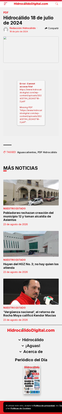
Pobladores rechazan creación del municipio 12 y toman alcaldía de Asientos (28, 216)
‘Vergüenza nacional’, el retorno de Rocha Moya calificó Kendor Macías (29, 313)
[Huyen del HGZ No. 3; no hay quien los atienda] (31, 244)
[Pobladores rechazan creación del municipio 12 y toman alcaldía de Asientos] (31, 192)
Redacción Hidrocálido (23, 28)
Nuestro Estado (14, 208)
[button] (6, 3)
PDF (5, 12)
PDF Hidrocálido (47, 152)
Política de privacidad (44, 405)
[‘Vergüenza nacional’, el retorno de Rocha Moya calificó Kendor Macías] (31, 291)
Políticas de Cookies (21, 408)
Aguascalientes (26, 152)
